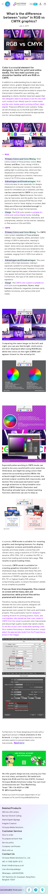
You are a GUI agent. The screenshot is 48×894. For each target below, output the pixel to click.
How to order (7, 835)
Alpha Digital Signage (11, 820)
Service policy (8, 842)
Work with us (7, 850)
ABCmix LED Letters (10, 812)
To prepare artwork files (12, 839)
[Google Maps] (42, 890)
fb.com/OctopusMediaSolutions (25, 797)
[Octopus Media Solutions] (19, 4)
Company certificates (11, 846)
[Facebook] (29, 890)
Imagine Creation (9, 823)
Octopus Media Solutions (12, 827)
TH (31, 4)
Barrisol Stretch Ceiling (11, 816)
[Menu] (2, 4)
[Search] (7, 4)
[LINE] (35, 890)
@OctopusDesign (13, 790)
